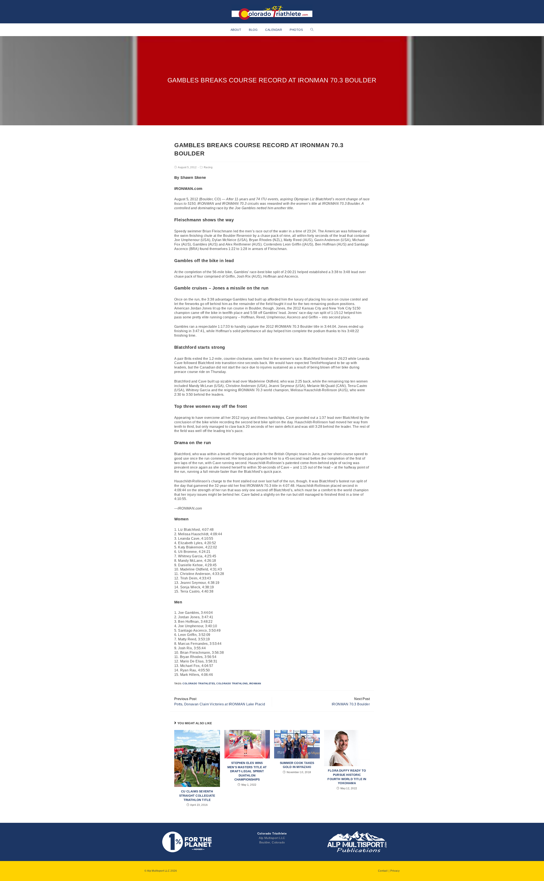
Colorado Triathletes (199, 683)
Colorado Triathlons (232, 683)
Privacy (395, 870)
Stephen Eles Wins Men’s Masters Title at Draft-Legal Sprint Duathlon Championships (247, 771)
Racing (208, 167)
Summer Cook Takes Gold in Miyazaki (297, 765)
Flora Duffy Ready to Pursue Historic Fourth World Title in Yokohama (346, 777)
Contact (383, 870)
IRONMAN (255, 683)
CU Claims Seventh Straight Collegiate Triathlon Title (197, 795)
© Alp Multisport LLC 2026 (160, 870)
